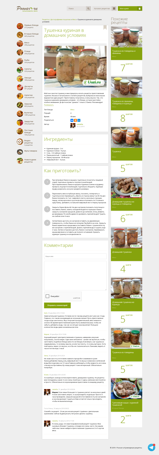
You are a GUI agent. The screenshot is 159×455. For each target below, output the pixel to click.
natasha (80, 124)
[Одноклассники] (75, 120)
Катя (45, 313)
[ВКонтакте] (71, 120)
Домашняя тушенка (121, 252)
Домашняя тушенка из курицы (123, 303)
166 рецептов (29, 132)
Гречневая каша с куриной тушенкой (125, 404)
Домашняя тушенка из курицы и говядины (123, 203)
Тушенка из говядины (123, 352)
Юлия (46, 375)
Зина (46, 356)
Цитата (104, 313)
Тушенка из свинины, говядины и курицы (122, 102)
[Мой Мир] (78, 120)
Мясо (72, 109)
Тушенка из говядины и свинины (123, 52)
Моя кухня (124, 8)
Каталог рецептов (102, 8)
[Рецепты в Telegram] (151, 447)
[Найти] (88, 8)
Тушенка (116, 151)
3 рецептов (28, 142)
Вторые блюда (118, 408)
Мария (46, 334)
